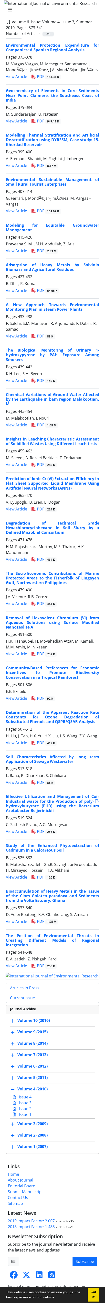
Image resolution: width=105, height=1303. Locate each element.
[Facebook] (14, 1276)
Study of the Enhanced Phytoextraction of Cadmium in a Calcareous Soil (52, 848)
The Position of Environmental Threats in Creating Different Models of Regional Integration (52, 940)
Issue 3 (25, 1102)
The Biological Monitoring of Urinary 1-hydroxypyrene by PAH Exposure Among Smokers (52, 354)
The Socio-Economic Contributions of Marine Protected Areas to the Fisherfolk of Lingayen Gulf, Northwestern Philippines (52, 578)
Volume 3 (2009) (32, 1123)
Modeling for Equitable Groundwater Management (52, 228)
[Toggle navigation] (51, 9)
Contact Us (18, 1197)
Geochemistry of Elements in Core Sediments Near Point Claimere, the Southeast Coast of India (52, 95)
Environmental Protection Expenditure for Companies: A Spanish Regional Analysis (52, 47)
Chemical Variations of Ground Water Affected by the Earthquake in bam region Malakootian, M (52, 399)
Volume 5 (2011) (32, 1077)
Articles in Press (24, 988)
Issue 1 (25, 1114)
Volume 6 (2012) (32, 1066)
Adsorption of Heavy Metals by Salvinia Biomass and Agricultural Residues (52, 267)
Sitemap (15, 1203)
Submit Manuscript (25, 1191)
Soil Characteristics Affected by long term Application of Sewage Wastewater (52, 759)
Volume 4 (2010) (32, 1089)
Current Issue (22, 998)
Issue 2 (25, 1108)
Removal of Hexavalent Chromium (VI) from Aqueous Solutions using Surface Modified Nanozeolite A (52, 622)
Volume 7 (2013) (32, 1054)
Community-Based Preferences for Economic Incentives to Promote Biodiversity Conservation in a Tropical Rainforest (52, 672)
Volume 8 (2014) (32, 1043)
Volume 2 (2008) (32, 1135)
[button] (57, 1298)
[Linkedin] (39, 1276)
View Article (16, 76)
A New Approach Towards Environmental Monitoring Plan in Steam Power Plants (52, 307)
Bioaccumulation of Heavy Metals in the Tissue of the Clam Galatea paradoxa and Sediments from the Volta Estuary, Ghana (52, 896)
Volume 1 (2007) (32, 1146)
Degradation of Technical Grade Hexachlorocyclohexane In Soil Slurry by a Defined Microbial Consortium (52, 527)
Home (13, 1174)
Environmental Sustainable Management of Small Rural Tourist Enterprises (52, 182)
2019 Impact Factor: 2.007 (31, 1221)
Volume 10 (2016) (33, 1020)
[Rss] (52, 1276)
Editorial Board (21, 1186)
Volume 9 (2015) (32, 1032)
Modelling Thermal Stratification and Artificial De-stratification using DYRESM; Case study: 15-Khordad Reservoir (52, 139)
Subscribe (85, 1261)
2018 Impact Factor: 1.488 (31, 1226)
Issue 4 (25, 1097)
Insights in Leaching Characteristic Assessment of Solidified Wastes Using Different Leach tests (52, 441)
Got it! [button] (93, 1294)
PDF (47, 76)
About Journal (20, 1180)
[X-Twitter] (26, 1276)
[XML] (47, 27)
